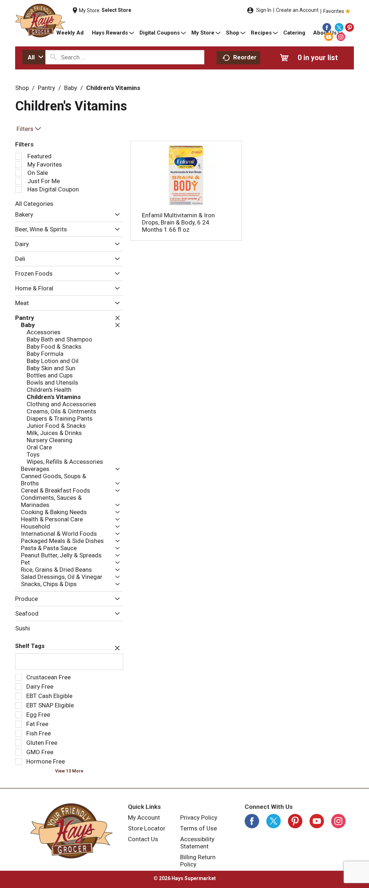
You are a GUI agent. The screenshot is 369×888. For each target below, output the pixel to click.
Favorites (333, 11)
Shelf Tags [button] (30, 646)
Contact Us (143, 839)
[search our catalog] (53, 57)
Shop (22, 87)
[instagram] (341, 36)
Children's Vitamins (113, 87)
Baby (70, 87)
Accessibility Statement (197, 842)
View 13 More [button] (69, 771)
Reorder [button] (245, 57)
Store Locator (146, 828)
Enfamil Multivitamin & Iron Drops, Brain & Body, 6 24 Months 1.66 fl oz (178, 222)
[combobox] (33, 57)
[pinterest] (349, 27)
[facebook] (327, 27)
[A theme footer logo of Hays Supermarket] (71, 830)
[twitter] (339, 27)
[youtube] (328, 36)
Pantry (46, 87)
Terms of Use (198, 828)
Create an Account (297, 10)
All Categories (34, 203)
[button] (115, 215)
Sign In (263, 10)
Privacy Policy (198, 817)
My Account (144, 817)
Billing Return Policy (197, 860)
